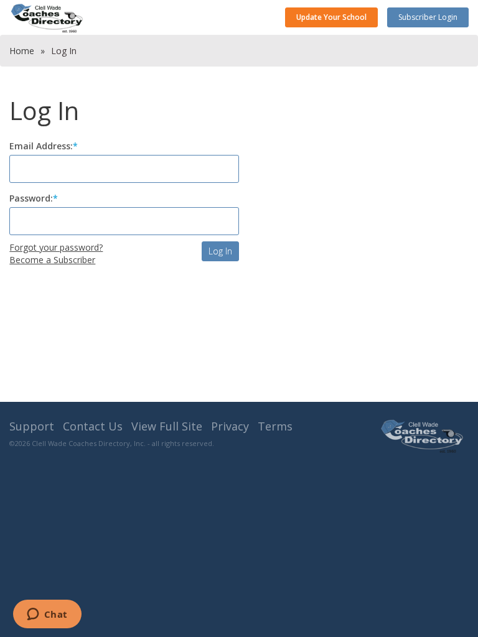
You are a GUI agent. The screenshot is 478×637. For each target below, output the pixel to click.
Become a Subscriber (52, 260)
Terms (275, 426)
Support (31, 426)
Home (21, 51)
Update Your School (331, 17)
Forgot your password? (56, 247)
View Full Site (166, 426)
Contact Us (93, 426)
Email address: (41, 146)
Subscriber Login (427, 17)
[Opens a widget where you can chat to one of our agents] (47, 615)
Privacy (230, 426)
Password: (31, 198)
